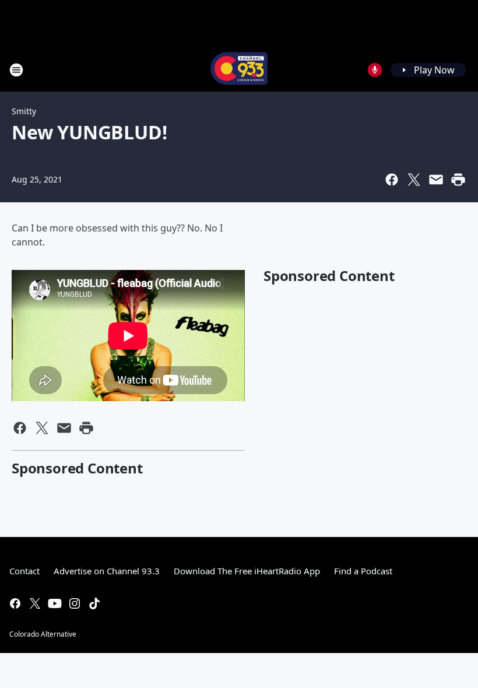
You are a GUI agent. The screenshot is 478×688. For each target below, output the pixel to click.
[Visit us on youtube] (55, 603)
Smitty (24, 111)
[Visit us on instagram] (75, 603)
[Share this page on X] (414, 179)
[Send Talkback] (375, 70)
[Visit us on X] (35, 603)
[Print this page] (458, 179)
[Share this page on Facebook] (392, 179)
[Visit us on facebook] (15, 603)
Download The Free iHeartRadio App (247, 571)
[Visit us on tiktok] (94, 603)
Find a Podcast (363, 571)
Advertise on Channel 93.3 (107, 571)
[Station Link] (239, 70)
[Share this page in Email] (436, 179)
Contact (24, 571)
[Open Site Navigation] (16, 70)
